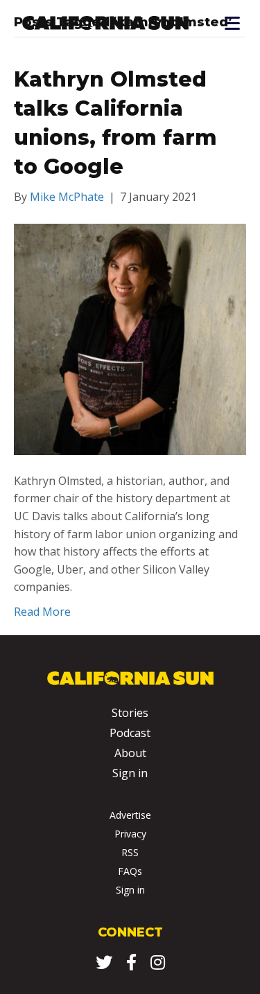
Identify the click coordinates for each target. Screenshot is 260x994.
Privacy (130, 833)
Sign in (130, 773)
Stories (130, 712)
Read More (42, 611)
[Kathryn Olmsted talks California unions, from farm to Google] (130, 338)
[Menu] (231, 23)
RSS (130, 852)
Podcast (130, 732)
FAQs (130, 871)
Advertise (130, 815)
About (130, 753)
